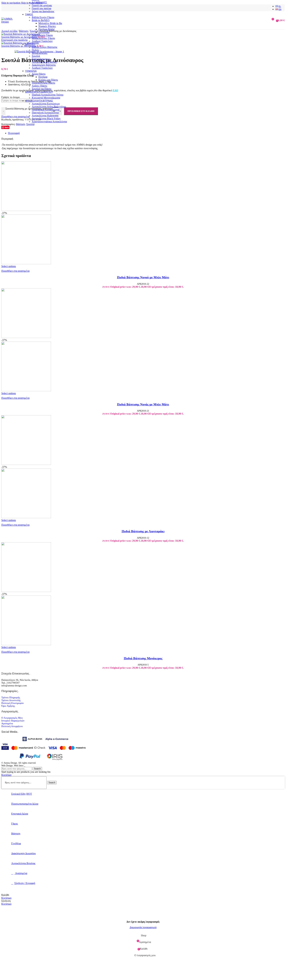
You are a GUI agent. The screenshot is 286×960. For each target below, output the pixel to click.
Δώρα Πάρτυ (39, 73)
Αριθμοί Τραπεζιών (42, 41)
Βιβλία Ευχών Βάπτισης (44, 47)
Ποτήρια (42, 76)
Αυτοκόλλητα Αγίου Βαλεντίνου (49, 106)
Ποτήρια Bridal (46, 29)
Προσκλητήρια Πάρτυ (43, 82)
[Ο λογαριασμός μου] (265, 20)
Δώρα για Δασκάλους (43, 11)
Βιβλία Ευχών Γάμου (43, 17)
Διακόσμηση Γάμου (42, 35)
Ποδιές (35, 50)
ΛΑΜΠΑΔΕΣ (39, 2)
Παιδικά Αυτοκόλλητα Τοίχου (47, 94)
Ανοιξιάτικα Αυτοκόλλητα (45, 109)
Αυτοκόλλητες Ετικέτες (44, 62)
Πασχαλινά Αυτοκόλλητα (45, 112)
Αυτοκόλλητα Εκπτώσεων (46, 103)
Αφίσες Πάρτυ (39, 85)
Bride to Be (40, 20)
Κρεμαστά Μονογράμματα (46, 97)
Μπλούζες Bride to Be (50, 23)
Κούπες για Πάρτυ (48, 79)
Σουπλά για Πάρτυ (41, 88)
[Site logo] (8, 21)
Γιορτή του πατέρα (41, 8)
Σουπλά (36, 56)
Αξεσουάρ (43, 32)
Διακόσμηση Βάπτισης (44, 65)
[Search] (260, 20)
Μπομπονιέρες (39, 53)
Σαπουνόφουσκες (41, 59)
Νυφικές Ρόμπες (47, 26)
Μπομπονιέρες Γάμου (43, 38)
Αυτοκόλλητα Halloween (45, 115)
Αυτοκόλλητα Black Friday (46, 118)
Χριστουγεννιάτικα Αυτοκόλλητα (49, 121)
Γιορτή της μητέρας (42, 5)
